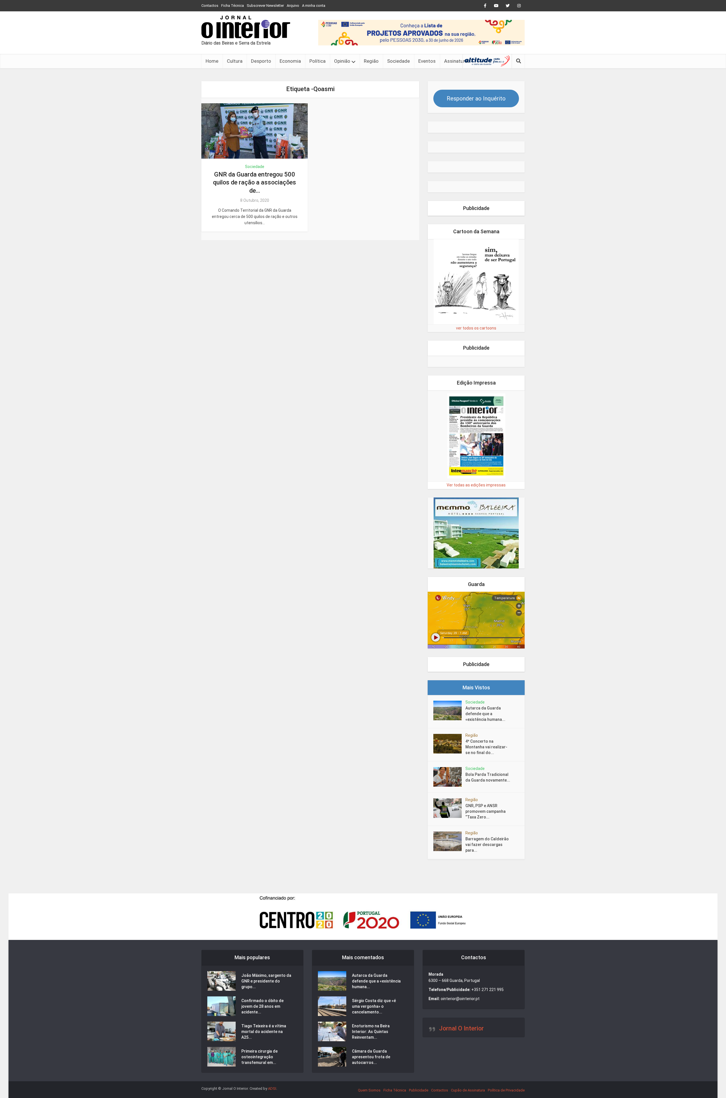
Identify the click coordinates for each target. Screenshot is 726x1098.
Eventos (427, 61)
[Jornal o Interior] (245, 27)
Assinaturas (457, 61)
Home (212, 61)
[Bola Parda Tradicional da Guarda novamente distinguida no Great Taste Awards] (449, 777)
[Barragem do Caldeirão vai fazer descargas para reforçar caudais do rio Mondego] (449, 841)
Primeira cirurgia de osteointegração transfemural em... (259, 1057)
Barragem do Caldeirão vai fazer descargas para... (487, 845)
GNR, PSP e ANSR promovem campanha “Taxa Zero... (485, 811)
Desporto (261, 61)
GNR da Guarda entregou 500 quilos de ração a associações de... (254, 182)
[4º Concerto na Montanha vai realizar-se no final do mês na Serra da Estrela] (449, 743)
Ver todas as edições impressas (476, 485)
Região (371, 61)
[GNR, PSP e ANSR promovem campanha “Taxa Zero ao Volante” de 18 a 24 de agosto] (449, 808)
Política (317, 61)
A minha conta (313, 5)
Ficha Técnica (232, 5)
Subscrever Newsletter (265, 5)
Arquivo (293, 5)
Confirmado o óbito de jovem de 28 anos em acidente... (262, 1006)
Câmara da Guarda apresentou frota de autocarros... (371, 1057)
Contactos (209, 5)
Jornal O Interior (461, 1028)
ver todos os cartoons (476, 328)
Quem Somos (369, 1090)
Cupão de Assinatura (468, 1090)
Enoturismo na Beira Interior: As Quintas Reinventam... (371, 1032)
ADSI (272, 1088)
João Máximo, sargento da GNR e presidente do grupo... (266, 981)
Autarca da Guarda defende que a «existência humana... (485, 714)
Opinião (342, 61)
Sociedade (398, 61)
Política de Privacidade (506, 1090)
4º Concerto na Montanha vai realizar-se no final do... (486, 747)
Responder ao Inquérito (476, 98)
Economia (290, 61)
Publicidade (418, 1090)
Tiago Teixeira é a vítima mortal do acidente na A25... (263, 1032)
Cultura (234, 61)
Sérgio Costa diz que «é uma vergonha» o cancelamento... (374, 1006)
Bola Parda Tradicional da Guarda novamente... (487, 777)
